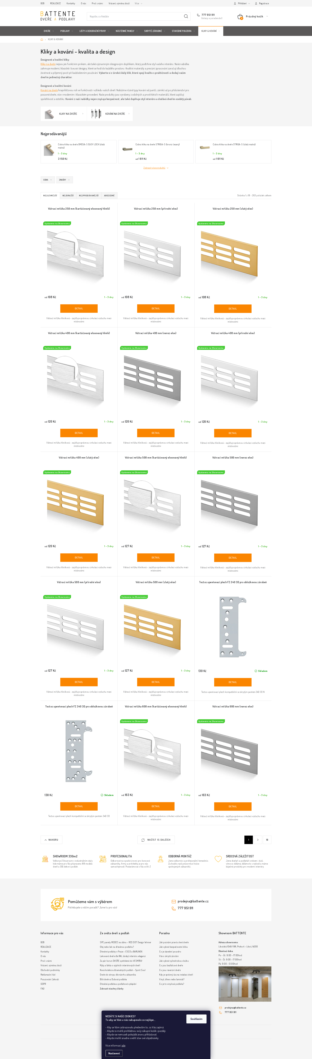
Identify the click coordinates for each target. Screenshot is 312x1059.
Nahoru (53, 839)
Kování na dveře (49, 90)
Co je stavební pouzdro (170, 951)
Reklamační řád (48, 974)
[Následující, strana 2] (258, 840)
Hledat (186, 16)
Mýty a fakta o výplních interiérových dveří (120, 965)
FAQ (43, 988)
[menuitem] (49, 31)
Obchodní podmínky (50, 970)
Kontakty (71, 3)
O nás (83, 3)
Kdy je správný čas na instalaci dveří (176, 974)
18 (267, 839)
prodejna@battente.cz (193, 901)
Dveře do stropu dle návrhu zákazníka (118, 974)
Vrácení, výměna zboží (119, 3)
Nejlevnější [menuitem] (50, 195)
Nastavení (114, 1053)
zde (123, 1045)
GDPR (43, 983)
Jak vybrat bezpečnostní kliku (173, 946)
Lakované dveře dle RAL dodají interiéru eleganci (123, 956)
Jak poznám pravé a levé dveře (174, 942)
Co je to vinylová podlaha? (171, 983)
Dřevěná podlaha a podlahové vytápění (118, 983)
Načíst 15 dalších (159, 839)
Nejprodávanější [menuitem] (89, 195)
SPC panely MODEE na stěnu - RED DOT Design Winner (125, 942)
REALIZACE (55, 3)
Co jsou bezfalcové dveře (171, 965)
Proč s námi (97, 3)
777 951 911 (208, 14)
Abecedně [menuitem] (109, 195)
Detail (79, 308)
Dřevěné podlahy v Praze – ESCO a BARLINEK (121, 951)
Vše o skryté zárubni (169, 956)
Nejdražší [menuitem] (68, 195)
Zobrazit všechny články (112, 988)
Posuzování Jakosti (50, 979)
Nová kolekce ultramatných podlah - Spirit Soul (122, 970)
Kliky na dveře (48, 64)
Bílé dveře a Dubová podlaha (113, 979)
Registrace (264, 3)
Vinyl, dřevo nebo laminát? (171, 979)
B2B (43, 3)
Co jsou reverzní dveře (170, 970)
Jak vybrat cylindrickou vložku (174, 960)
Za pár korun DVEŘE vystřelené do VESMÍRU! (121, 960)
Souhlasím (196, 1018)
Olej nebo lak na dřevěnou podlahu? (117, 946)
